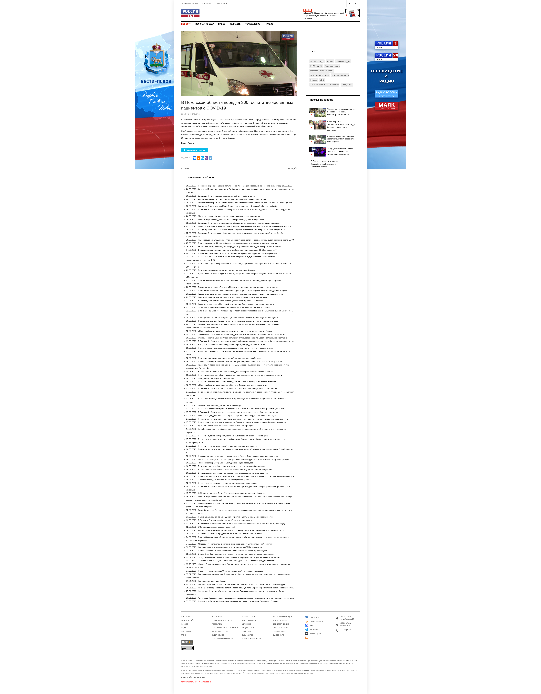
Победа (313, 80)
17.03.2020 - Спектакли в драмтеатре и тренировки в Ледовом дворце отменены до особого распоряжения (236, 422)
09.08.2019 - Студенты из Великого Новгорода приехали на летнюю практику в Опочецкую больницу (233, 601)
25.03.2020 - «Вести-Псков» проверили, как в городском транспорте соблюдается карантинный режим (233, 246)
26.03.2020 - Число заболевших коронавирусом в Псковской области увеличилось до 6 (226, 199)
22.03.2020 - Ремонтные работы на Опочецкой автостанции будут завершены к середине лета (230, 304)
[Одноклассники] (198, 158)
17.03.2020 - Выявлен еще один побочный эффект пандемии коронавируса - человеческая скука (231, 415)
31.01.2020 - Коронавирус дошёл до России (206, 581)
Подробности (248, 628)
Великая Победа (204, 24)
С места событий (280, 628)
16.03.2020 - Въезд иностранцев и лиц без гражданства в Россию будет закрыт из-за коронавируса (232, 456)
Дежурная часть (332, 66)
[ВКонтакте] (194, 158)
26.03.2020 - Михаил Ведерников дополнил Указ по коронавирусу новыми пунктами (225, 219)
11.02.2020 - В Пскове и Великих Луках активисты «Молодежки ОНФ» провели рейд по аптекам (230, 561)
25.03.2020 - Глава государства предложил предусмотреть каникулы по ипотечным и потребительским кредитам (238, 226)
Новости (186, 24)
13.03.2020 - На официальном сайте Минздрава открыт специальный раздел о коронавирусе (229, 517)
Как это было (278, 635)
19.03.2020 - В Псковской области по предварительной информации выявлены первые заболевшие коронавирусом (240, 341)
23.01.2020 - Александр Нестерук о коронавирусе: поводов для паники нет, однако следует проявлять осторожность (240, 598)
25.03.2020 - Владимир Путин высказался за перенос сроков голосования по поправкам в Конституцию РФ (235, 230)
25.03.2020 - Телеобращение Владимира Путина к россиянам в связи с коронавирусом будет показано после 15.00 (240, 240)
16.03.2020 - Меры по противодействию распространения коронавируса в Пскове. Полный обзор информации (237, 459)
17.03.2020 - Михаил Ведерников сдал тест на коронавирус (213, 405)
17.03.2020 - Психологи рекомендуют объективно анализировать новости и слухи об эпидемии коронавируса (237, 419)
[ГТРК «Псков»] (190, 13)
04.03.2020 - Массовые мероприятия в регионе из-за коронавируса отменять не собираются (229, 544)
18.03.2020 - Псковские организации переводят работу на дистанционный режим (223, 358)
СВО (322, 80)
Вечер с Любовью (280, 620)
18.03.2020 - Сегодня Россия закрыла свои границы (210, 378)
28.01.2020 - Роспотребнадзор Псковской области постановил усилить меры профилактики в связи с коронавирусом (240, 588)
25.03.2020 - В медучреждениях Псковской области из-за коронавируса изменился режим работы (231, 243)
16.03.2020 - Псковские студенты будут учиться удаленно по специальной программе (226, 466)
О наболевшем (279, 631)
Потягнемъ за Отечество (223, 620)
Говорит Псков (248, 617)
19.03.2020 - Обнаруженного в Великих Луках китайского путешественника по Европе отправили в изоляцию (236, 338)
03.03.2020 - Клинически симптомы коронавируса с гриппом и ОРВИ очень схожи (224, 547)
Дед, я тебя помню (281, 624)
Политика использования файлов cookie (196, 682)
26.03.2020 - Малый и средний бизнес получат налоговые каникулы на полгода (223, 216)
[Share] (349, 3)
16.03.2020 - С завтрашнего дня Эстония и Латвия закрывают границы (218, 480)
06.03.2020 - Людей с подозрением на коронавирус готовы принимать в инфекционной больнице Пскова (235, 530)
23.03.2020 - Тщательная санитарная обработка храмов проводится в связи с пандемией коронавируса (234, 294)
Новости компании (340, 75)
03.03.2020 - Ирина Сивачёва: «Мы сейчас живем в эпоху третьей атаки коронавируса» (226, 550)
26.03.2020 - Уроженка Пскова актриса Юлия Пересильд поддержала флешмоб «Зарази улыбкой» (232, 206)
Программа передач (189, 3)
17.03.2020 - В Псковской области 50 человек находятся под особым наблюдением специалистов (231, 388)
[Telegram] (210, 158)
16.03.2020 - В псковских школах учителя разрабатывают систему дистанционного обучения (229, 469)
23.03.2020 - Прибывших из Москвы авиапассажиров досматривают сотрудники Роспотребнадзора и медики (236, 290)
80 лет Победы (317, 61)
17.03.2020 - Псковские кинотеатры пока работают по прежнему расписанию (222, 446)
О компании (220, 3)
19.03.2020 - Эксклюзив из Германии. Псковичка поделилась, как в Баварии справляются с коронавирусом (235, 334)
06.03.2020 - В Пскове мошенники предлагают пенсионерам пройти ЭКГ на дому (223, 534)
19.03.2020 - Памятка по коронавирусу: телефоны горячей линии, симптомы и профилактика (229, 348)
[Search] (356, 3)
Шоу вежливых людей (282, 617)
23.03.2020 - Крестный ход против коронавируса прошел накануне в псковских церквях (226, 297)
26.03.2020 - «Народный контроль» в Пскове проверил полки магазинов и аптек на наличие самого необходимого (239, 203)
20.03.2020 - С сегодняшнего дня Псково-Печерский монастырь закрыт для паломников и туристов (232, 321)
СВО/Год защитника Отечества (324, 84)
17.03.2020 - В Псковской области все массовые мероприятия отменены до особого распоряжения (232, 412)
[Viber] (206, 158)
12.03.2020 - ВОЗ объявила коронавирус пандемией (210, 527)
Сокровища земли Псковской (225, 628)
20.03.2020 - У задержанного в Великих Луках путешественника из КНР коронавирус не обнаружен (232, 317)
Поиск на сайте (188, 620)
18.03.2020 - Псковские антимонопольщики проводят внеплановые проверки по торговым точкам (231, 382)
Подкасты (235, 24)
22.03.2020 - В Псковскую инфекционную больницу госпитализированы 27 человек (224, 300)
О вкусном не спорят (251, 639)
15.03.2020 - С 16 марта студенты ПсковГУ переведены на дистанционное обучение (225, 493)
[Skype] (202, 158)
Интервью (246, 624)
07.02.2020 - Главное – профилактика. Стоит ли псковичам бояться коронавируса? (224, 571)
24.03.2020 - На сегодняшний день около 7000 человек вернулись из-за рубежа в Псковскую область (233, 253)
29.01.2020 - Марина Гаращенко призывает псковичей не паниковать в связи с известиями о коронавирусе (235, 584)
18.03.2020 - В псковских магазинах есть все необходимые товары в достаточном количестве (229, 371)
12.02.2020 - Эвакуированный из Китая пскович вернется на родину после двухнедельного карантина (233, 557)
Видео (221, 24)
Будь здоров (247, 635)
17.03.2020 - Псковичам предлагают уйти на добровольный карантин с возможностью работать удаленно (235, 409)
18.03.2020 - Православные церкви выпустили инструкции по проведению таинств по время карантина (234, 361)
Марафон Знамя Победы (321, 71)
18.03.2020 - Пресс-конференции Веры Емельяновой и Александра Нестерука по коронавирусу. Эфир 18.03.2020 (239, 186)
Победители (217, 624)
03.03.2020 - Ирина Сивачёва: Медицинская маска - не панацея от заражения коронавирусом (230, 554)
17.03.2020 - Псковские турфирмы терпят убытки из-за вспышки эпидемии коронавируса (227, 436)
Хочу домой (346, 84)
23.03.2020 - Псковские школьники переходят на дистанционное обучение (220, 270)
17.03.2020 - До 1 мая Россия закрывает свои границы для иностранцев (219, 425)
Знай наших (247, 631)
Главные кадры (343, 61)
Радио (270, 24)
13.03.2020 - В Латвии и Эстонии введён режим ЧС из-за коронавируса (219, 520)
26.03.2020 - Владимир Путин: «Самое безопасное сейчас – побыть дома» (221, 196)
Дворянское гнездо (220, 631)
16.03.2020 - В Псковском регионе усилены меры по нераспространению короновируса (227, 473)
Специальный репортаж (222, 639)
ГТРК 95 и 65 (316, 66)
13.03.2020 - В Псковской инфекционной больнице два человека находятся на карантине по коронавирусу (235, 523)
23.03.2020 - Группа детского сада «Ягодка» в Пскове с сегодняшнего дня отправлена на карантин (232, 287)
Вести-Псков (217, 617)
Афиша (330, 61)
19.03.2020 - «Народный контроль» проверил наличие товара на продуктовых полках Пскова (229, 331)
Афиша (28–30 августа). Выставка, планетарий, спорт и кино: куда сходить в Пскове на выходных (323, 15)
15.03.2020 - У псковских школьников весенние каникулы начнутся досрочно (221, 483)
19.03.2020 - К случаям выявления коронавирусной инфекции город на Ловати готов (225, 344)
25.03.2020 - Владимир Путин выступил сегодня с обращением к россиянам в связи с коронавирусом (233, 223)
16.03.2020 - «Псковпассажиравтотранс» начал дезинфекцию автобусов (219, 463)
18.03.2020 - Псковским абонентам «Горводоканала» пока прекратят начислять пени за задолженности (234, 375)
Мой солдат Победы (319, 75)
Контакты (206, 3)
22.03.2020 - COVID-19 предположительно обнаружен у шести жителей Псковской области (228, 307)
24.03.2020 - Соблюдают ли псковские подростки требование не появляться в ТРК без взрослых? (231, 250)
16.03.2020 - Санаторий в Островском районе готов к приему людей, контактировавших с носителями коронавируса (240, 476)
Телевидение (253, 24)
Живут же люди (218, 635)
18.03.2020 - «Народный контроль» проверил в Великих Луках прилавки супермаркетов (226, 385)
